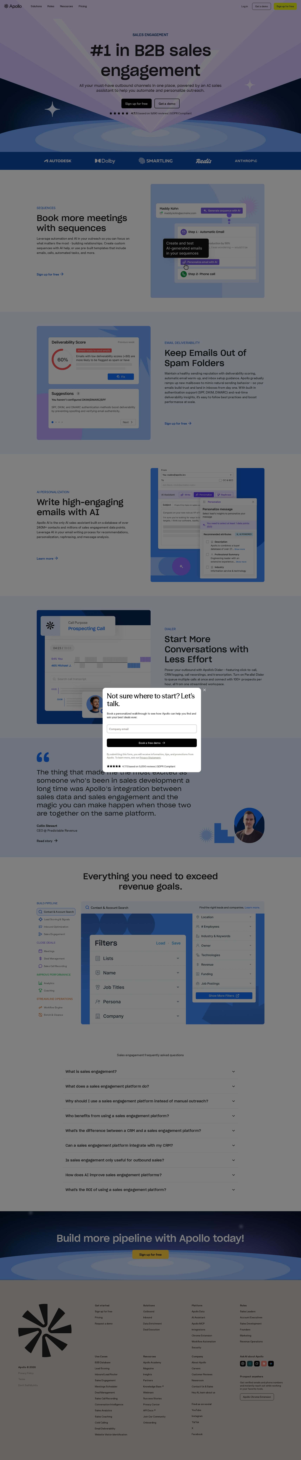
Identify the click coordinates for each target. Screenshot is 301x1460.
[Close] (204, 690)
